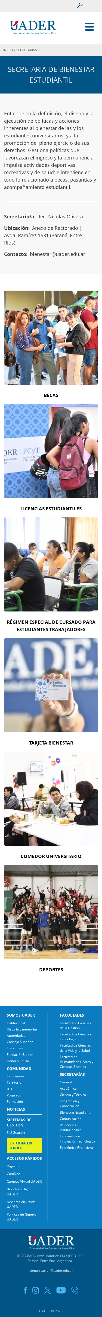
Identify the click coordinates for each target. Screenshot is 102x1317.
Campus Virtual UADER (24, 1181)
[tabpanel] (51, 347)
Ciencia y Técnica (73, 1094)
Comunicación (70, 1118)
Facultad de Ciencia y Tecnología (76, 1036)
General (66, 1082)
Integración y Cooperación (69, 1103)
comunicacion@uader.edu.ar (51, 1270)
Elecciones (15, 1048)
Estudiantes (15, 1076)
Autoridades (16, 1035)
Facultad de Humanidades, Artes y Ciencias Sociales (76, 1061)
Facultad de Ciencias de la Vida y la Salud (75, 1048)
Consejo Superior (20, 1041)
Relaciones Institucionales (71, 1127)
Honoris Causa (18, 1061)
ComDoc (13, 1173)
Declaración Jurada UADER (21, 1204)
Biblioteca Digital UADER (19, 1191)
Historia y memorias (22, 1029)
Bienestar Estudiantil (75, 1112)
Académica (68, 1088)
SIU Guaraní (16, 1132)
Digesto (12, 1166)
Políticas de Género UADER (21, 1217)
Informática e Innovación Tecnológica (77, 1138)
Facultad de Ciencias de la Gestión (75, 1025)
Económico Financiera (76, 1147)
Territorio (14, 1082)
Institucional (16, 1023)
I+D (9, 1089)
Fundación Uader (20, 1054)
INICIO (8, 50)
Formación (15, 1101)
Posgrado (14, 1095)
